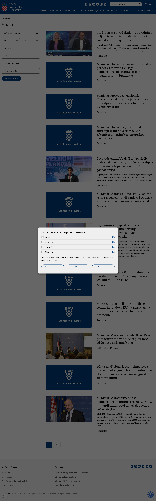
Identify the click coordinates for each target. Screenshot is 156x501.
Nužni (47, 237)
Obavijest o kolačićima (102, 258)
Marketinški (49, 252)
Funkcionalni (49, 242)
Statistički (49, 247)
